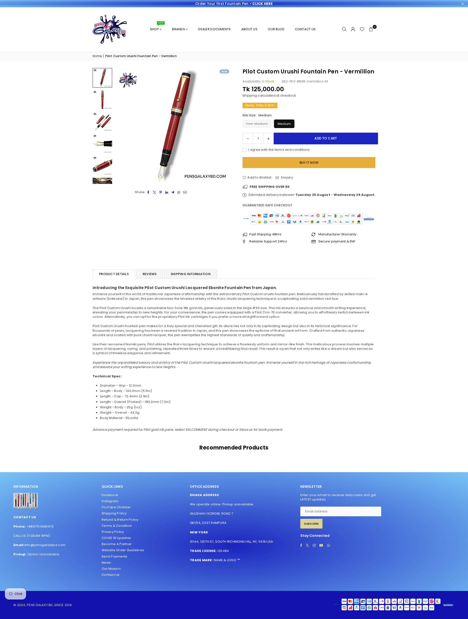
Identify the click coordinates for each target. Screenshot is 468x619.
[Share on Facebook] (148, 192)
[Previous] (121, 126)
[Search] (344, 29)
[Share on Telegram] (173, 192)
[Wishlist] (362, 29)
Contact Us (111, 574)
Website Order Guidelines (123, 550)
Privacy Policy (113, 531)
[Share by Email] (185, 192)
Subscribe (311, 524)
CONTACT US (305, 29)
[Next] (223, 126)
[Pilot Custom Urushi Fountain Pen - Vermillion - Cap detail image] (102, 165)
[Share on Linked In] (167, 192)
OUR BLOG (276, 29)
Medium (284, 123)
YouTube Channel (116, 507)
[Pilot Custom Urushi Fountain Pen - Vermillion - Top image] (102, 100)
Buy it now (309, 162)
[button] (371, 29)
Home (97, 56)
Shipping (250, 95)
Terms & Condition (117, 525)
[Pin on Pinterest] (161, 192)
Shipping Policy (114, 513)
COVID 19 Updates (116, 538)
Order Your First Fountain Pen (234, 4)
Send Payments (114, 556)
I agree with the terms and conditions (279, 150)
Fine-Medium (257, 123)
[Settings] (353, 29)
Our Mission (111, 568)
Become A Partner (117, 544)
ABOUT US (249, 29)
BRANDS (178, 29)
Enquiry (286, 177)
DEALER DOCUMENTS (214, 29)
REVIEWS (150, 274)
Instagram (110, 501)
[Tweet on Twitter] (154, 192)
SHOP (157, 27)
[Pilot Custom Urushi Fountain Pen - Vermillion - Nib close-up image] (102, 143)
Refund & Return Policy (120, 519)
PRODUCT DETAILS (114, 274)
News (106, 562)
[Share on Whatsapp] (179, 192)
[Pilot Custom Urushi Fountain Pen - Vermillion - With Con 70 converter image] (102, 121)
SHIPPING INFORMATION (191, 274)
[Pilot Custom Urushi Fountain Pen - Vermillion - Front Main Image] (102, 77)
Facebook (110, 495)
